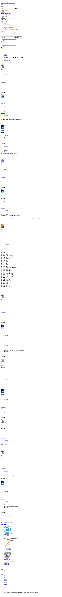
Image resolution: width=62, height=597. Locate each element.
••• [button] (1, 90)
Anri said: (5, 349)
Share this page (16, 51)
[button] (31, 590)
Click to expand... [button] (6, 151)
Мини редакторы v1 (7, 548)
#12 (1, 469)
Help (4, 586)
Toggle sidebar (3, 51)
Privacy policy (6, 585)
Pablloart (5, 577)
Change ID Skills (6, 563)
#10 (1, 408)
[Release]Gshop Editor (7, 559)
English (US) (6, 582)
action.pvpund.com (6, 244)
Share (1, 94)
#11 (1, 438)
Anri (8, 59)
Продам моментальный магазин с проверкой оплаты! (12, 537)
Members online (4, 519)
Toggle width (12, 51)
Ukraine (5, 242)
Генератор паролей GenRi (8, 533)
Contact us (5, 584)
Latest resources (4, 524)
